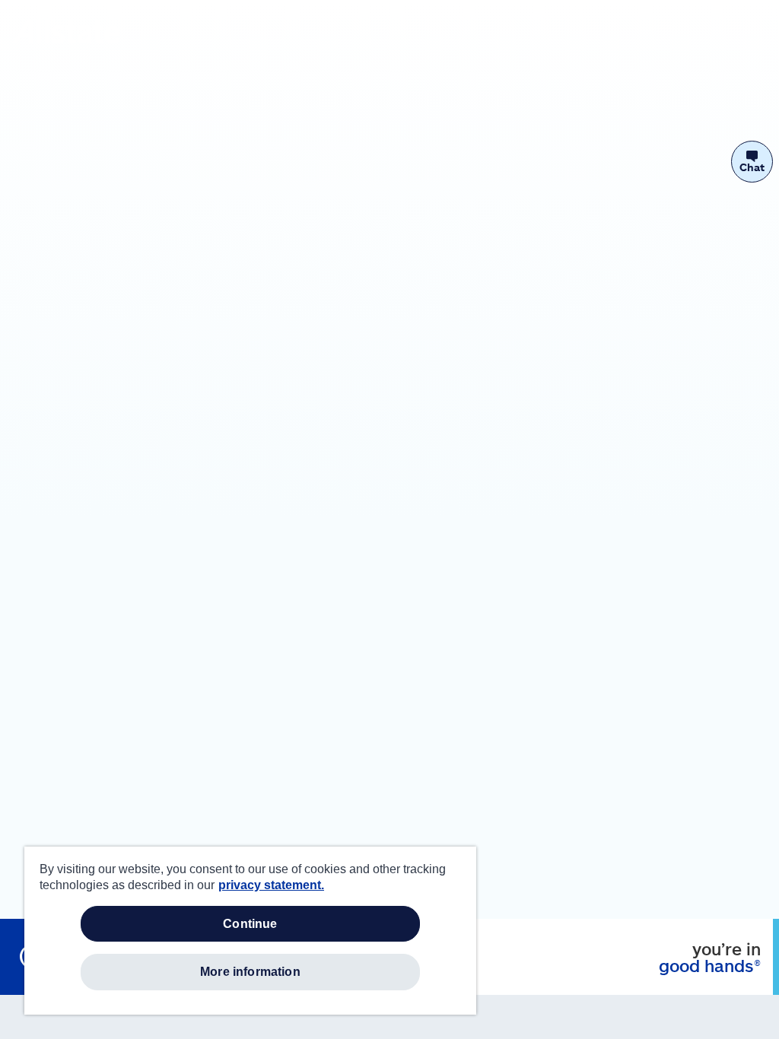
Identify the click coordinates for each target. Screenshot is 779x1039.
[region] (250, 931)
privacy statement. (271, 885)
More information (250, 971)
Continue (250, 923)
